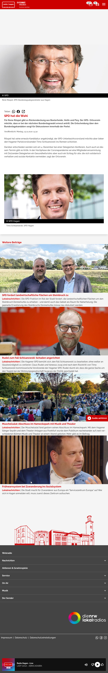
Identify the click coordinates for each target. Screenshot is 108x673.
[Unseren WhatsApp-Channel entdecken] (97, 637)
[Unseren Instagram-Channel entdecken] (105, 637)
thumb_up (102, 664)
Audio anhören (97, 418)
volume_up (86, 665)
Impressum (6, 637)
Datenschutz (21, 637)
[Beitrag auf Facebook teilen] (18, 111)
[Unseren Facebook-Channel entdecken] (101, 637)
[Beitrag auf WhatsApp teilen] (13, 111)
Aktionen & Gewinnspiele (15, 568)
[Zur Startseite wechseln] (8, 4)
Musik (5, 590)
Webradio (7, 553)
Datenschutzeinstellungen (43, 637)
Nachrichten (8, 560)
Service (6, 575)
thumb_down (92, 664)
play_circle (97, 664)
